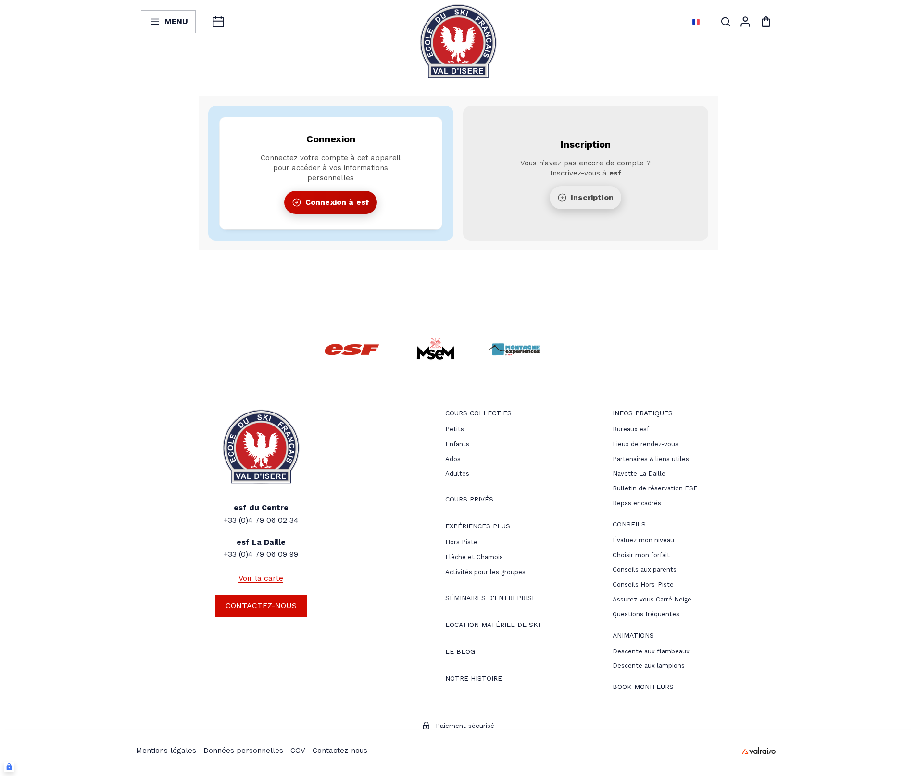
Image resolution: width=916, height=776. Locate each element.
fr (685, 21)
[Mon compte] (745, 21)
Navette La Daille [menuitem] (639, 473)
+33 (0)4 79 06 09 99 (261, 554)
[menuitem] (478, 414)
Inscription (592, 197)
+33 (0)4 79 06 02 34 (261, 520)
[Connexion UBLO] (9, 767)
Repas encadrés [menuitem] (637, 503)
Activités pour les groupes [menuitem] (485, 572)
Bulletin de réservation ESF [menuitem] (655, 488)
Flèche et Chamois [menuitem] (474, 557)
